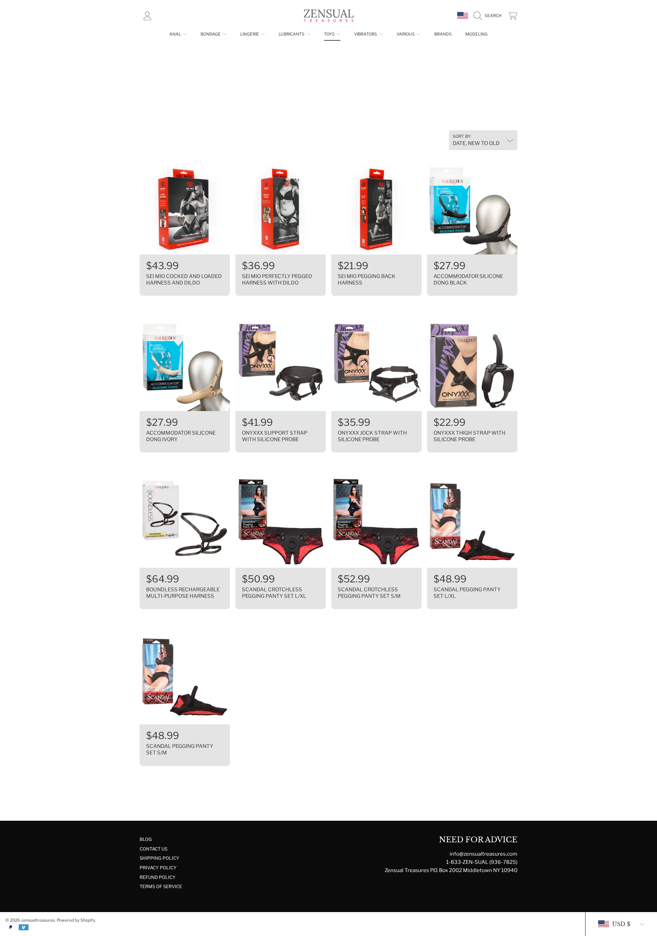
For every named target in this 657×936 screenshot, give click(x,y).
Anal (175, 34)
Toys (330, 34)
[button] (489, 15)
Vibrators (366, 34)
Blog (146, 839)
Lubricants (292, 34)
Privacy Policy (158, 867)
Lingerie (250, 34)
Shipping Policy (159, 858)
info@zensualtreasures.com (483, 854)
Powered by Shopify (76, 920)
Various (406, 34)
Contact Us (153, 849)
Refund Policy (158, 877)
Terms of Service (161, 886)
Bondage (211, 34)
